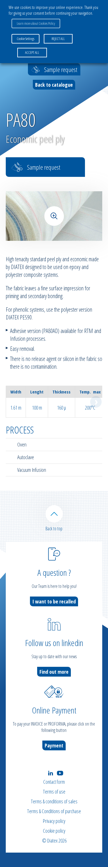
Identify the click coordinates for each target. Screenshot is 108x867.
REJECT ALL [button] (58, 38)
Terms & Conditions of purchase (54, 811)
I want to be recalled (54, 601)
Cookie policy (54, 830)
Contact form (54, 781)
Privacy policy (54, 820)
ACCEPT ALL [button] (32, 52)
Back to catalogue (54, 84)
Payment (54, 745)
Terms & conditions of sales (54, 801)
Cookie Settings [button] (25, 38)
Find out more (54, 671)
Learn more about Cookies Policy (36, 23)
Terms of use (54, 791)
